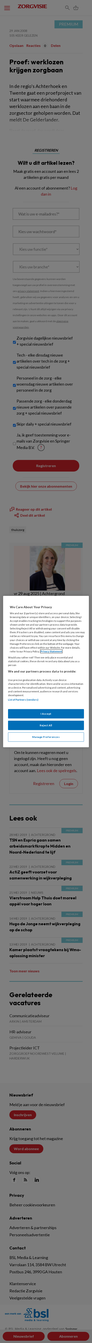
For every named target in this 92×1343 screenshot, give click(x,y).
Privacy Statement (51, 651)
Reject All (46, 725)
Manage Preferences (46, 736)
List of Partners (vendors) (23, 699)
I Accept (46, 713)
